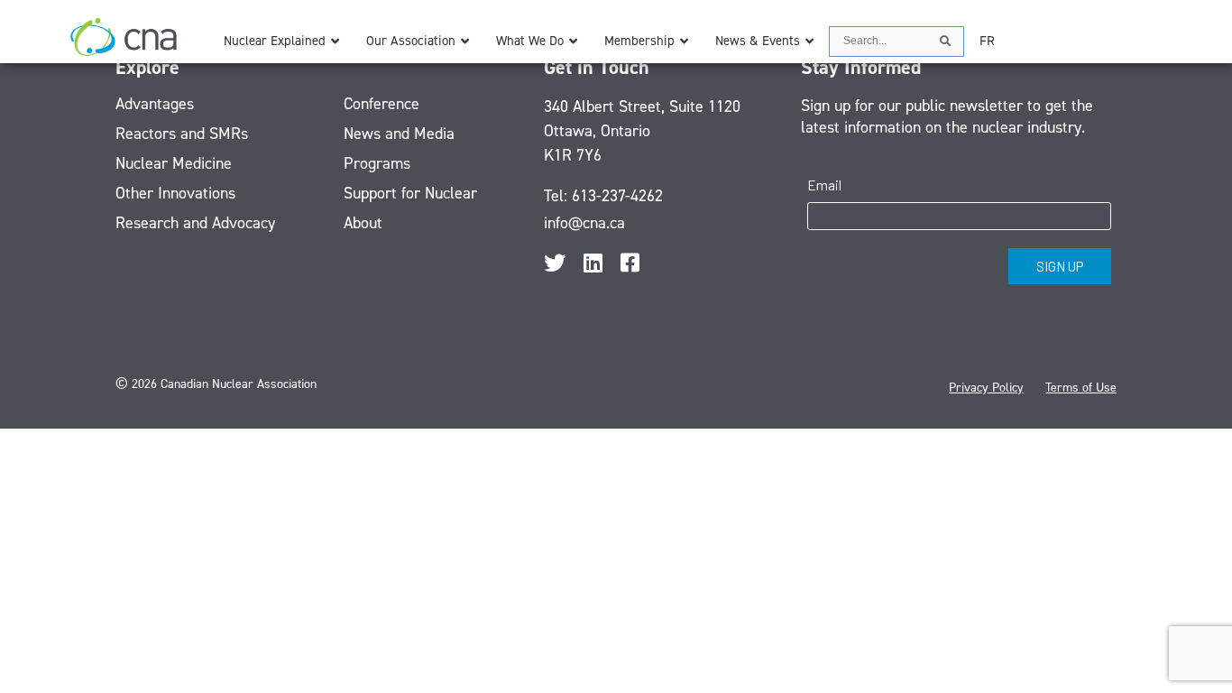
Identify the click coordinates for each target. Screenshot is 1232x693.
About (363, 223)
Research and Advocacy (195, 223)
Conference (381, 104)
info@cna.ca (584, 223)
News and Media (399, 134)
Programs (377, 163)
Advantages (154, 104)
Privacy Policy (986, 387)
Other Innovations (175, 193)
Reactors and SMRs (181, 134)
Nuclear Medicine (173, 163)
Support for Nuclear (410, 193)
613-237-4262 (617, 196)
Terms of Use (1081, 387)
